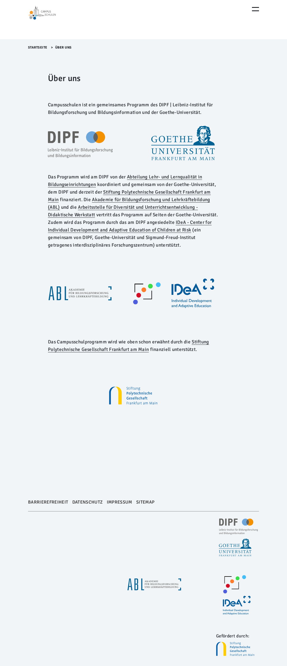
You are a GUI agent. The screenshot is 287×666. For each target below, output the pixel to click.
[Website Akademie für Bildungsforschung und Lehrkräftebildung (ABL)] (80, 293)
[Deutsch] (52, 20)
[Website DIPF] (80, 144)
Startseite (37, 47)
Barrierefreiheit (48, 502)
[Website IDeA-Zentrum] (193, 293)
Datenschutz (87, 502)
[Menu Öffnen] (255, 9)
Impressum (119, 502)
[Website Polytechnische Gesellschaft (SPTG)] (237, 648)
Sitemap (145, 502)
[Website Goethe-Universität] (183, 143)
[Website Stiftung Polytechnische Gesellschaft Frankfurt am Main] (133, 396)
